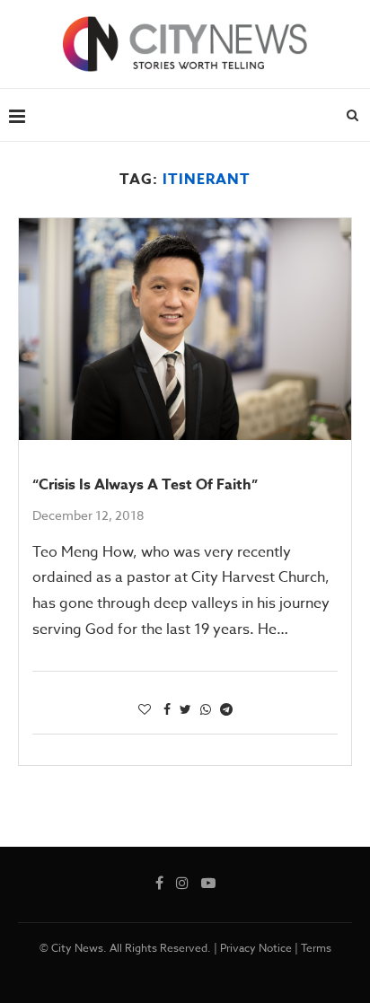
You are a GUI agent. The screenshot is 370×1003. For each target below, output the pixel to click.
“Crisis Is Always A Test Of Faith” (145, 485)
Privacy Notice (256, 947)
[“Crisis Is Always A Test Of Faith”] (185, 329)
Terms (316, 947)
